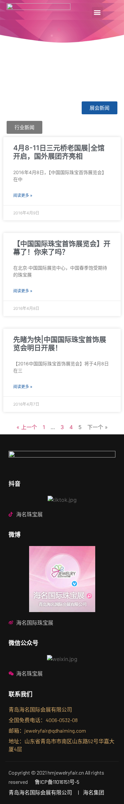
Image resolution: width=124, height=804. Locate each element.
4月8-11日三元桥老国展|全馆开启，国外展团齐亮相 (58, 152)
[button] (97, 12)
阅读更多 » (22, 195)
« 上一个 (27, 427)
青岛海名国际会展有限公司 (40, 792)
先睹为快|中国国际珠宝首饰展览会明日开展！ (59, 343)
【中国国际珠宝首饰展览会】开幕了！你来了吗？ (61, 247)
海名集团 (93, 792)
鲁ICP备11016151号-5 (57, 782)
